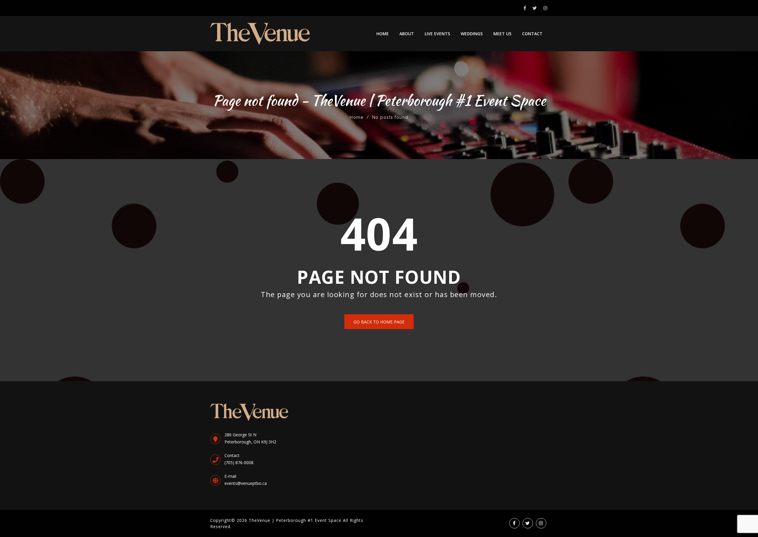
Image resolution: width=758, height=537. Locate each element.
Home (382, 33)
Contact (532, 33)
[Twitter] (534, 8)
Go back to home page (379, 322)
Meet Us (502, 33)
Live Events (437, 33)
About (406, 33)
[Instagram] (545, 8)
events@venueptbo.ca (245, 483)
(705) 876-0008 (238, 462)
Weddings (472, 33)
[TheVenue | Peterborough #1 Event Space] (260, 34)
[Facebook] (525, 8)
